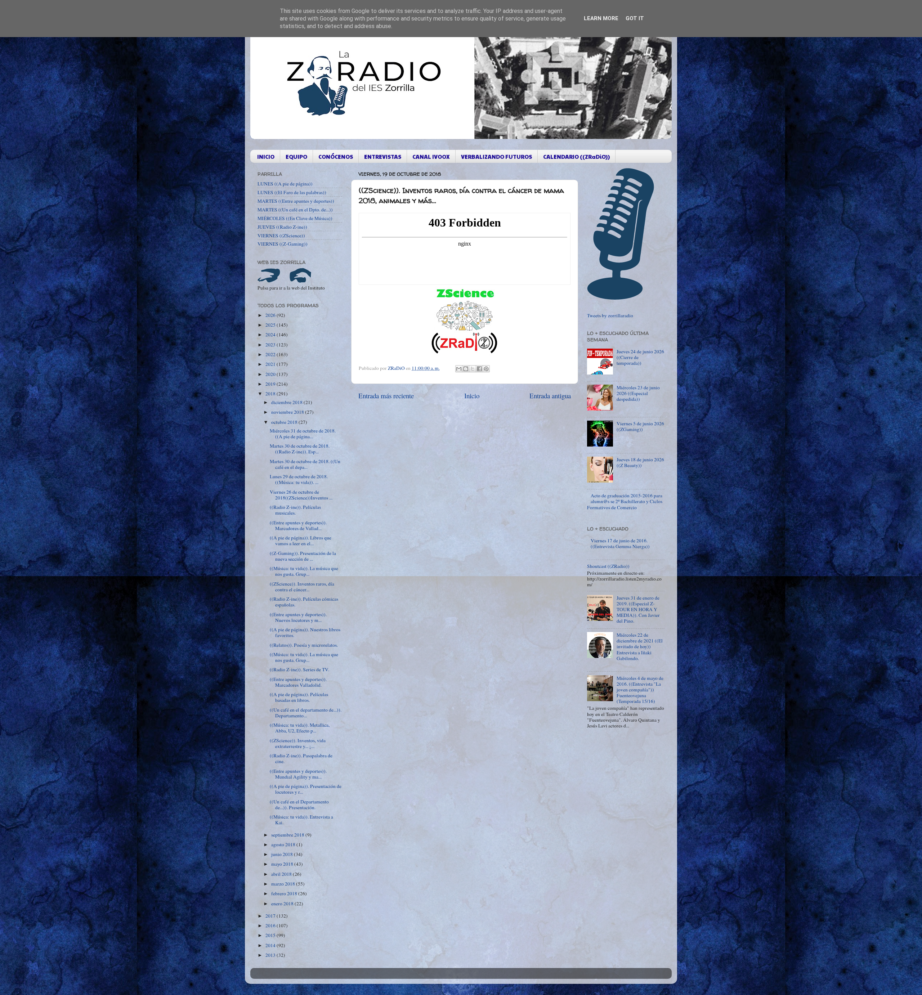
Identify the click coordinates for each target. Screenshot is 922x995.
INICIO (265, 156)
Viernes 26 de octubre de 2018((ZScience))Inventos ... (301, 495)
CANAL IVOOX (431, 156)
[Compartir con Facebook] (479, 368)
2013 (271, 955)
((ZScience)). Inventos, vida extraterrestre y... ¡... (298, 743)
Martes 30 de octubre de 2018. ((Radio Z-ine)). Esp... (300, 449)
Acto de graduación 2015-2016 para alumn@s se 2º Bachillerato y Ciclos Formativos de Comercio (624, 501)
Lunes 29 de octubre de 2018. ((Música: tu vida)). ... (299, 479)
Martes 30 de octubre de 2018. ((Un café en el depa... (305, 464)
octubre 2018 (285, 422)
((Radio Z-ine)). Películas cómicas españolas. (304, 602)
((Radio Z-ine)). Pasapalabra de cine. (301, 758)
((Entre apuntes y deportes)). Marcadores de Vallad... (298, 525)
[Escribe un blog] (465, 368)
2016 (271, 925)
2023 (271, 344)
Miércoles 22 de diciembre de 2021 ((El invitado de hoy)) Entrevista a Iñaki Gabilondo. (640, 647)
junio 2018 (282, 854)
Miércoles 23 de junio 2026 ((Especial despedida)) (638, 393)
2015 (271, 935)
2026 (271, 315)
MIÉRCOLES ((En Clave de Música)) (295, 218)
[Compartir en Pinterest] (486, 368)
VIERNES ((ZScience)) (281, 235)
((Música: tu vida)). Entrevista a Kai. (301, 820)
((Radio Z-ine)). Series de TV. (299, 669)
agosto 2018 (283, 844)
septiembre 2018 (288, 835)
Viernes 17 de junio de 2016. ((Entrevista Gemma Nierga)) (620, 543)
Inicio (471, 395)
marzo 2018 (283, 883)
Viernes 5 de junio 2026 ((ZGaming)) (640, 426)
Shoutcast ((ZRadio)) (608, 566)
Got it (635, 18)
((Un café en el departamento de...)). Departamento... (305, 713)
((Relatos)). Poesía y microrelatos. (304, 645)
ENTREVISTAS (382, 156)
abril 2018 (282, 874)
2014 (271, 945)
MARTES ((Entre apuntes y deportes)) (296, 201)
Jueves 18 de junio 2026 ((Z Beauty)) (640, 462)
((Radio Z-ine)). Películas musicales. (295, 510)
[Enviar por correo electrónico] (458, 368)
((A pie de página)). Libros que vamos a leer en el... (300, 540)
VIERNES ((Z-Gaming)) (283, 244)
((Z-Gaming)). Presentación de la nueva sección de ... (303, 556)
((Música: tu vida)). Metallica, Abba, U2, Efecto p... (300, 728)
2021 (271, 364)
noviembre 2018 (288, 412)
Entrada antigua (550, 395)
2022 (271, 354)
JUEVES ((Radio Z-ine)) (282, 227)
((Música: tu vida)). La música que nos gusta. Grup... (304, 571)
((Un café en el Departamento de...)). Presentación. (299, 804)
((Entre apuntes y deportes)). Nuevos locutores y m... (298, 617)
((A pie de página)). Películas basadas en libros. (299, 697)
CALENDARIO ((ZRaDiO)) (576, 156)
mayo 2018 (282, 864)
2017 (271, 916)
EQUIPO (296, 156)
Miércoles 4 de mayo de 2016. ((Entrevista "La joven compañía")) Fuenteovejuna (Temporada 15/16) (640, 690)
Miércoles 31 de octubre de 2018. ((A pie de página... (303, 433)
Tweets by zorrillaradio (610, 315)
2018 (271, 393)
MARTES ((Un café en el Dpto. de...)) (295, 209)
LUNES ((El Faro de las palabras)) (292, 192)
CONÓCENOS (335, 156)
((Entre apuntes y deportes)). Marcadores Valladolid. (298, 682)
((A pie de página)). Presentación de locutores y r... (305, 789)
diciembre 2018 (287, 402)
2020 (271, 374)
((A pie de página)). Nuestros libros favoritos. (305, 632)
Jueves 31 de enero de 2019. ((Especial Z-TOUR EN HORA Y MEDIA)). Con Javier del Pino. (638, 609)
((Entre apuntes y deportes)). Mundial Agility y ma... (298, 774)
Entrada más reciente (386, 395)
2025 (271, 325)
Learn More (601, 18)
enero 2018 (283, 903)
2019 (271, 384)
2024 (271, 334)
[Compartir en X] (472, 368)
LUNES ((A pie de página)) (285, 183)
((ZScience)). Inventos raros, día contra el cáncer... (302, 587)
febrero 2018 (284, 893)
